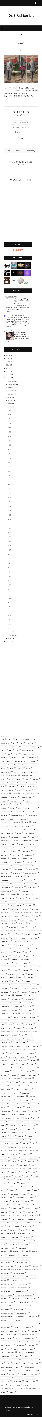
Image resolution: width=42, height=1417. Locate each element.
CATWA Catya (4, 855)
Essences (23, 949)
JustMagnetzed (5, 1031)
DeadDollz (29, 905)
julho (9, 397)
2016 (8, 375)
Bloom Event (30, 833)
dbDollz (19, 905)
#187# (28, 768)
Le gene (3, 1064)
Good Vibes (24, 992)
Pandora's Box (12, 1147)
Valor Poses (26, 1360)
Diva (37, 916)
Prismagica (15, 1169)
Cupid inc (3, 894)
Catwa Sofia (16, 873)
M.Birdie (3, 1086)
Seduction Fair (17, 1208)
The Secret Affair (22, 1313)
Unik (20, 1352)
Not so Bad (4, 1132)
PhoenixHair (14, 1154)
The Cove (35, 1266)
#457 (9, 423)
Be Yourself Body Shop (18, 815)
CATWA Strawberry (31, 873)
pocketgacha (32, 1161)
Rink (28, 1190)
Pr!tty (33, 1165)
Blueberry (14, 837)
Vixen (2, 1370)
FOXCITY (35, 970)
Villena (24, 1363)
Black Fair (4, 830)
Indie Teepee (14, 1021)
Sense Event (4, 1212)
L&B (11, 1053)
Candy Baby (19, 848)
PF (31, 1150)
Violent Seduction (6, 1367)
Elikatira (3, 934)
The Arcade (24, 1255)
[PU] (9, 754)
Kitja (24, 1042)
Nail (26, 1122)
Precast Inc (4, 1169)
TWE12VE (23, 1349)
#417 (9, 594)
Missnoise (34, 1104)
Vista (17, 1367)
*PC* (19, 765)
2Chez (24, 772)
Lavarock (4, 1060)
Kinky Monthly (5, 1042)
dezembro (11, 381)
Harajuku (26, 1003)
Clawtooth (4, 880)
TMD (8, 1334)
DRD (13, 923)
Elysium (28, 934)
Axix (19, 808)
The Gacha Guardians (7, 1287)
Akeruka (12, 783)
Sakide (31, 1197)
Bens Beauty (16, 822)
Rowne (3, 1197)
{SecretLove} (32, 757)
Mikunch (19, 1100)
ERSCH (29, 945)
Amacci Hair (12, 786)
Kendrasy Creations (7, 1039)
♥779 (16, 298)
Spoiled (32, 1230)
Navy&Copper (13, 1125)
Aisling (3, 783)
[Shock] (25, 754)
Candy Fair (30, 848)
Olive (27, 1140)
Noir (21, 1129)
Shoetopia (4, 1219)
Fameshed (4, 959)
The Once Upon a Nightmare (20, 1306)
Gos (2, 995)
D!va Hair (21, 898)
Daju (36, 898)
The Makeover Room (7, 1302)
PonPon (3, 1165)
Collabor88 (4, 884)
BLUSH (32, 837)
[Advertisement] (20, 660)
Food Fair (14, 970)
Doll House (14, 920)
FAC (13, 956)
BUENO (13, 844)
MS (29, 1114)
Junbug (18, 1028)
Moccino (19, 1107)
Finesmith (20, 967)
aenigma (35, 779)
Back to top (32, 1414)
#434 (9, 519)
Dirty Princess (5, 916)
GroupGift (19, 995)
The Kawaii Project (6, 1295)
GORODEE (34, 992)
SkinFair (13, 1223)
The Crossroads (16, 1269)
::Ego (2, 739)
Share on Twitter (22, 127)
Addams (18, 779)
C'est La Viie (31, 844)
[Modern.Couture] (27, 750)
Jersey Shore (28, 1024)
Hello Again (9, 317)
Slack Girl (23, 1223)
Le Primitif (22, 1064)
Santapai (3, 1205)
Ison (10, 1024)
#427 (9, 550)
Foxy (2, 974)
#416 (9, 598)
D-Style (12, 898)
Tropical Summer (6, 1345)
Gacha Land (30, 977)
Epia (12, 945)
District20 (28, 916)
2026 (8, 355)
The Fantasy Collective (17, 1280)
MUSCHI (27, 1118)
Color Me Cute (18, 884)
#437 (9, 506)
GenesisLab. (4, 985)
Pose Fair (12, 1165)
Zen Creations (33, 1388)
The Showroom (20, 1316)
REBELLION (20, 1179)
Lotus (2, 1078)
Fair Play (29, 956)
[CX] (24, 747)
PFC (37, 1150)
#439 (9, 497)
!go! (34, 739)
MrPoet (21, 1114)
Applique (3, 801)
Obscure (21, 1136)
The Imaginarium (6, 1291)
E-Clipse (23, 927)
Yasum (10, 1385)
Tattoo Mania (17, 1251)
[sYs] (32, 754)
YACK (2, 1385)
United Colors (30, 1352)
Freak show (11, 974)
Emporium (23, 938)
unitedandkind (5, 1356)
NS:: (29, 1132)
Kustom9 (29, 1050)
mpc (13, 1114)
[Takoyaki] (15, 757)
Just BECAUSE (29, 1028)
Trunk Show (20, 1345)
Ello (13, 934)
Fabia (27, 952)
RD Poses (36, 1176)
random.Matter (6, 1176)
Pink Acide (4, 1158)
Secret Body (4, 1208)
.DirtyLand (30, 743)
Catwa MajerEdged (18, 869)
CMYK (13, 880)
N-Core (3, 1122)
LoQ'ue (23, 1075)
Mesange (32, 1096)
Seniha (28, 1208)
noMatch (29, 1129)
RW (11, 1197)
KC (22, 1035)
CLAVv (28, 876)
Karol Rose (4, 1035)
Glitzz (14, 992)
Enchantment (5, 941)
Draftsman (4, 923)
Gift (34, 985)
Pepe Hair (12, 1150)
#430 (9, 537)
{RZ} (23, 757)
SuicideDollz (15, 1237)
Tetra (2, 1255)
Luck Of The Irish (34, 1082)
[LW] (17, 750)
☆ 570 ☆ (17, 332)
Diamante (35, 912)
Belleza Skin (4, 822)
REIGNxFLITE (24, 1183)
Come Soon (29, 884)
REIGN (14, 1183)
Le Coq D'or (22, 1060)
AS (21, 801)
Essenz (33, 949)
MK (11, 1107)
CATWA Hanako (27, 858)
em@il (36, 934)
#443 (9, 484)
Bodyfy (16, 840)
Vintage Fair (34, 1363)
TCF (27, 1251)
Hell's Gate (4, 1010)
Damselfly (12, 902)
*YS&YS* (20, 768)
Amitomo (28, 790)
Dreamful (22, 923)
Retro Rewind (5, 1187)
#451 (9, 449)
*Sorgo (3, 768)
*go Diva (3, 765)
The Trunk (18, 1327)
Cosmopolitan (32, 887)
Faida (20, 956)
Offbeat (30, 1136)
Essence (14, 949)
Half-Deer (15, 1003)
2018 (8, 368)
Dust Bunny (12, 927)
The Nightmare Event (24, 1302)
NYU (13, 1136)
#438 (9, 502)
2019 (8, 365)
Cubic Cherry (26, 891)
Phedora (3, 1154)
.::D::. (21, 743)
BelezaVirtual (33, 815)
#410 (9, 628)
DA (29, 898)
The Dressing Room (6, 1277)
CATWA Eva (4, 858)
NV (35, 1132)
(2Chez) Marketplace (17, 90)
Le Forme (33, 1060)
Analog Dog (4, 793)
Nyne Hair (4, 1136)
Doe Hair (3, 920)
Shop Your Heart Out (17, 1219)
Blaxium (30, 830)
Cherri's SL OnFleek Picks (15, 315)
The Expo (31, 1277)
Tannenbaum (5, 1251)
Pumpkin (3, 1172)
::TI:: (17, 739)
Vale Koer (4, 1360)
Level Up (33, 1068)
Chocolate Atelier (6, 876)
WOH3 (27, 1381)
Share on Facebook (22, 122)
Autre (12, 808)
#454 (9, 436)
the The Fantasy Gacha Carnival (10, 1324)
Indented (4, 1021)
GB (13, 981)
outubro (10, 387)
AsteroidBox (4, 804)
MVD (34, 1118)
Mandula (4, 1093)
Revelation (27, 1187)
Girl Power (15, 988)
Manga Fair (14, 1093)
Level (25, 1068)
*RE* (25, 765)
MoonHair (4, 1114)
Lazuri (13, 1060)
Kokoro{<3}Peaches (7, 1046)
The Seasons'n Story (7, 1313)
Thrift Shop (34, 1331)
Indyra (34, 1021)
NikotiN (33, 1125)
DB (11, 905)
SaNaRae (27, 1201)
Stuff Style (21, 1233)
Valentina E (14, 1360)
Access (3, 779)
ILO (9, 1017)
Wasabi (18, 1370)
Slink (2, 1226)
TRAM (17, 1338)
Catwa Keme (29, 862)
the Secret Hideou (6, 1316)
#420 (9, 580)
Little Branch (5, 1071)
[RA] (16, 754)
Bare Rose (4, 815)
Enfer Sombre (18, 941)
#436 (9, 510)
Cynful (28, 894)
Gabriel (11, 977)
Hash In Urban (5, 1006)
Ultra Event (10, 1352)
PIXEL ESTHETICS (33, 1158)
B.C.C (35, 808)
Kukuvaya (12, 1050)
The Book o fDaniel (21, 1262)
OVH (2, 1147)
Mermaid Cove (21, 1096)
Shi (18, 1215)
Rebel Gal (10, 1179)
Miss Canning (23, 1104)
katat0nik (15, 1035)
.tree (10, 747)
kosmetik (35, 1046)
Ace (10, 779)
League (32, 1064)
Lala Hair (31, 1053)
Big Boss (14, 826)
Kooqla (19, 1046)
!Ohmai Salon (5, 743)
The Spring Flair (6, 1320)
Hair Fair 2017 (29, 999)
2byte (16, 772)
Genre (14, 985)
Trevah (23, 1342)
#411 (9, 624)
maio (9, 404)
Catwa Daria (28, 855)
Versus (16, 1363)
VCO (8, 1363)
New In (24, 1125)
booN (36, 840)
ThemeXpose (22, 1407)
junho (10, 400)
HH (23, 1010)
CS (16, 891)
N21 (19, 1122)
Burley (21, 844)
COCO (21, 880)
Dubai (31, 923)
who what (34, 1374)
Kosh (27, 1046)
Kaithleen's (23, 1031)
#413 (9, 615)
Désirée (26, 912)
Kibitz (19, 1039)
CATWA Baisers (26, 851)
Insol (2, 1024)
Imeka (24, 1017)
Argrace (13, 801)
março (10, 632)
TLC (2, 1334)
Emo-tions (4, 938)
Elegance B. (21, 931)
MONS (16, 1111)
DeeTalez (25, 909)
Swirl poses (4, 1248)
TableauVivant (22, 1248)
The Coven (4, 1269)
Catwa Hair (15, 858)
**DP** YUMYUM (5, 761)
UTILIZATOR (27, 1356)
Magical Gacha (5, 1089)
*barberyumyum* (20, 761)
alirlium (22, 783)
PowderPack (23, 1165)
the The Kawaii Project (30, 1324)
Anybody (33, 793)
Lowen (3, 1082)
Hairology (4, 1003)
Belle (2, 819)
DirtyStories (17, 916)
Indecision (33, 1017)
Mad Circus (13, 1086)
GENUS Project (24, 985)
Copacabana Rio (5, 887)
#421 (9, 576)
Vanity (36, 1360)
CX (21, 894)
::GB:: (9, 739)
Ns (22, 1132)
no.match (12, 1129)
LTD (17, 1082)
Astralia (15, 804)
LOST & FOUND (33, 1075)
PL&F (22, 1161)
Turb (14, 1349)
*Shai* (33, 765)
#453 (9, 441)
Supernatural (17, 1241)
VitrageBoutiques (28, 1367)
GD (19, 981)
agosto (10, 394)
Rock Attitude (14, 1194)
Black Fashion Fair (17, 830)
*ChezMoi (33, 761)
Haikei (28, 995)
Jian (2, 1028)
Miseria (13, 1104)
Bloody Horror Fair (7, 833)
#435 (9, 515)
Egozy (11, 931)
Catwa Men (32, 869)
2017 (8, 371)
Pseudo (25, 1169)
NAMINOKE (35, 1122)
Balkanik (28, 812)
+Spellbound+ (5, 772)
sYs (13, 1248)
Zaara (23, 1388)
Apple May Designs (27, 797)
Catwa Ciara (16, 855)
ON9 (34, 1143)
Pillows (26, 1154)
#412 (9, 620)
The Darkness (5, 1273)
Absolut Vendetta (27, 775)
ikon (31, 1013)
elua (19, 934)
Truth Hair (31, 1345)
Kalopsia (34, 1031)
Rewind (12, 1190)
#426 (9, 554)
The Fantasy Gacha (6, 1284)
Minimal (3, 1104)
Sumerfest (27, 1237)
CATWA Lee (16, 866)
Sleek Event (34, 1223)
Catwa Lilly (27, 866)
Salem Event (4, 1201)
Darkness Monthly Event (26, 902)
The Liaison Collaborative (24, 1295)
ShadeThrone (30, 1212)
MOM (28, 1107)
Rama (33, 1172)
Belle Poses (23, 819)
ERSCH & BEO (4, 949)
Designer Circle (5, 912)
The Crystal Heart (30, 1269)
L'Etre (3, 1053)
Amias (19, 790)
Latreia (32, 1057)
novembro (11, 384)
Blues (24, 837)
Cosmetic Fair (19, 887)
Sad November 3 (20, 1197)
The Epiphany (20, 1277)
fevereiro (11, 635)
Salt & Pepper (16, 1201)
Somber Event (27, 1226)
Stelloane (10, 1233)
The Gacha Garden (21, 1284)
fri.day (22, 974)
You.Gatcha (4, 1388)
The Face (3, 1280)
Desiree (17, 912)
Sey (21, 1212)
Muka (18, 1118)
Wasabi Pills (27, 1370)
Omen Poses (4, 1143)
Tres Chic (13, 1342)
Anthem (23, 793)
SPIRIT (22, 1230)
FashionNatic (25, 959)
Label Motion (20, 1053)
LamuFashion (13, 1057)
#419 (9, 585)
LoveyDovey (27, 1078)
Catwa (14, 851)
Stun (30, 1233)
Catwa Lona (4, 869)
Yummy (14, 1388)
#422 (9, 572)
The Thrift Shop (5, 1327)
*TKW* (11, 768)
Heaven (29, 1006)
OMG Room (15, 1143)
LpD (10, 1082)
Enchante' (34, 938)
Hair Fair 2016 (16, 999)
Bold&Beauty (27, 840)
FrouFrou (31, 974)
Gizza (24, 988)
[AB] (17, 747)
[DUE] (37, 747)
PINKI (22, 1158)
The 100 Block (13, 1255)
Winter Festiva (30, 1378)
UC (2, 1352)
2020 (8, 362)
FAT (16, 963)
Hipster (3, 1013)
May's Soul (25, 1093)
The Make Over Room (30, 1298)
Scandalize (14, 1205)
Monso (24, 1111)
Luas (23, 1082)
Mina (27, 1100)
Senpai (36, 1208)
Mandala (26, 1089)
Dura (2, 927)
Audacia (3, 808)
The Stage (17, 1320)
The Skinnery (33, 1316)
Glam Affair (34, 988)
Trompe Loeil (33, 1342)
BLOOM (19, 833)
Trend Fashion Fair (28, 1338)
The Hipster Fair (22, 1287)
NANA (2, 1125)
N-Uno (11, 1122)
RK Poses (3, 1194)
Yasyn (18, 1385)
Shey (10, 1215)
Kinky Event (29, 1039)
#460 (9, 410)
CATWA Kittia (4, 866)
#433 (9, 524)
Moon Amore (34, 1111)
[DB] (30, 747)
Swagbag (29, 1241)
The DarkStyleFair (18, 1273)
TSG (2, 1349)
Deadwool (4, 909)
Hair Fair (3, 999)
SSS (2, 1233)
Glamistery (4, 992)
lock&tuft (4, 1075)
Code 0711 (30, 880)
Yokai (26, 1385)
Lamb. (3, 1057)
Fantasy (14, 959)
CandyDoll (4, 851)
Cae (2, 848)
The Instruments (21, 1291)
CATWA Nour (4, 873)
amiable (10, 790)
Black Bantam (25, 826)
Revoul (3, 1190)
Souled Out (13, 1230)
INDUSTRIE (25, 1021)
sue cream (4, 1237)
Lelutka (16, 1068)
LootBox (14, 1075)
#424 (9, 563)
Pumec (35, 1169)
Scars (23, 1205)
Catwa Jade (4, 862)
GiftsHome (4, 988)
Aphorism (4, 797)
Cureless (13, 894)
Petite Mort (22, 1150)
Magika (16, 1089)
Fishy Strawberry (33, 967)
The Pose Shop (5, 1309)
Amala (22, 786)
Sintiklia (3, 1223)
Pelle (2, 1150)
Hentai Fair (15, 1010)
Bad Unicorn (18, 812)
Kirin (16, 1042)
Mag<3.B (23, 1086)
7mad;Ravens (13, 775)
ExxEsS (19, 952)
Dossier (24, 920)
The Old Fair (4, 1306)
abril (9, 407)
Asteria (28, 801)
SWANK (3, 1244)
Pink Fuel (14, 1158)
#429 (9, 541)
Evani (2, 952)
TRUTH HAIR (13, 88)
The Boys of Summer (7, 1266)
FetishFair (24, 963)
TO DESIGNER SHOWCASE (28, 1334)
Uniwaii (17, 1356)
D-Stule (3, 898)
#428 (9, 545)
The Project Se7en (18, 1309)
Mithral (3, 1107)
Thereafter (13, 1331)
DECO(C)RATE (15, 909)
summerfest (5, 1241)
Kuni (21, 1050)
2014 (8, 641)
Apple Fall (14, 797)
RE (2, 1179)
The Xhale (28, 1327)
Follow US (4, 970)
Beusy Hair (4, 826)
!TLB (14, 743)
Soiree (17, 1226)
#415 (9, 602)
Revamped (17, 1187)
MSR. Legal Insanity (6, 1118)
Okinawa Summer (6, 1140)
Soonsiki (3, 1230)
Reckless (29, 1179)
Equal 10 (20, 945)
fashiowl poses (5, 963)
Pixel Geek (4, 1161)
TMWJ (15, 1334)
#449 (9, 458)
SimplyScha (31, 1219)
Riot (35, 1190)
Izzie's (18, 1024)
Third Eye (23, 1331)
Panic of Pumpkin (26, 1147)
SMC (10, 1226)
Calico (9, 848)
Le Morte (12, 1064)
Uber (31, 1349)
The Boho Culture (6, 1262)
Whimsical (23, 1374)
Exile (10, 952)
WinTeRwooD (17, 1381)
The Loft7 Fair (16, 1298)
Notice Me (14, 1132)
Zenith (3, 1392)
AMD (2, 790)
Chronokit (19, 876)
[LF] (10, 750)
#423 (9, 567)
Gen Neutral (28, 981)
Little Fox (17, 1071)
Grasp (9, 995)
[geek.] (3, 750)
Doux (31, 920)
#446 (9, 467)
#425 (9, 559)
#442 (9, 489)
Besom (34, 822)
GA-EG (2, 977)
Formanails (24, 970)
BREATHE (3, 844)
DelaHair (35, 909)
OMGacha (25, 1143)
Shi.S (24, 1215)
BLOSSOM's (4, 837)
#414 (9, 611)
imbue (16, 1017)
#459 (9, 414)
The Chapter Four (22, 1266)
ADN (27, 779)
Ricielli (10, 96)
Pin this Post (22, 132)
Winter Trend (5, 1381)
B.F (2, 812)
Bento (26, 822)
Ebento (32, 927)
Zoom (11, 1392)
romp (24, 1194)
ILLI (2, 1017)
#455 (9, 432)
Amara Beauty (32, 786)
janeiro (10, 638)
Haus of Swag (18, 1006)
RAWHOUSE (18, 1176)
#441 (9, 493)
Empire (13, 938)
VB (2, 1363)
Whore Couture (6, 1378)
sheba (3, 1215)
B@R (8, 812)
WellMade (12, 1374)
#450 (9, 454)
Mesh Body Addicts (6, 1100)
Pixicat (14, 1161)
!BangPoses (25, 739)
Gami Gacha (4, 981)
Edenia (3, 931)
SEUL (13, 1212)
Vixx (10, 1370)
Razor (27, 1176)
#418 (9, 589)
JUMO (10, 1028)
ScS (30, 1205)
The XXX (3, 1331)
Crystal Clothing (6, 891)
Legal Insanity (5, 1068)
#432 (9, 528)
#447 (9, 462)
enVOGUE (3, 945)
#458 (9, 419)
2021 (8, 358)
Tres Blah (4, 1342)
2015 (8, 378)
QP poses (24, 1172)
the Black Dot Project (7, 1259)
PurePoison (14, 1172)
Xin (34, 1381)
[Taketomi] (4, 757)
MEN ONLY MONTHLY (6, 1096)
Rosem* (32, 1194)
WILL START (18, 1378)
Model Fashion (11, 296)
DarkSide (3, 905)
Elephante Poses (34, 931)
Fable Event (4, 956)
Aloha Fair (32, 783)
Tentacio (34, 1251)
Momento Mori (5, 1111)
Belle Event (12, 819)
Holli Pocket (13, 1013)
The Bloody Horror (24, 1259)
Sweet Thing (24, 1244)
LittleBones (27, 1071)
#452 (9, 445)
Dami (2, 902)
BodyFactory (5, 840)
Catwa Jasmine (17, 862)
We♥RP (3, 1374)
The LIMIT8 (4, 1298)
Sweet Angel (10, 331)
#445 (9, 471)
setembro (11, 391)
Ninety (3, 1129)
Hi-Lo (30, 1010)
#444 (9, 480)
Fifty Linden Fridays (7, 967)
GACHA (20, 977)
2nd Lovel (33, 772)
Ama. (2, 786)
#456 (9, 427)
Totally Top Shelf (6, 1338)
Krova (3, 1050)
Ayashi (27, 808)
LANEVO (23, 1057)
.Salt (2, 747)
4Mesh (3, 775)
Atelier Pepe (26, 804)
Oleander (19, 1140)
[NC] (2, 754)
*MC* (11, 765)
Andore (14, 793)
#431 (9, 532)
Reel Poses (4, 1183)
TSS (8, 1349)
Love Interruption (14, 1078)
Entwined (29, 941)
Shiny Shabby (34, 1215)
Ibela (23, 1013)
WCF (37, 1370)
